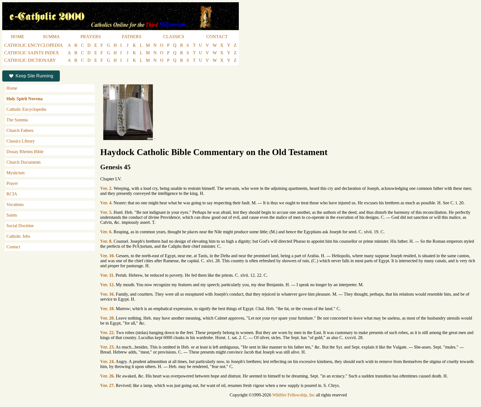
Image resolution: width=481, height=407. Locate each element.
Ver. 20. (107, 318)
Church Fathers (19, 130)
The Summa (17, 119)
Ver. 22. (107, 332)
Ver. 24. (107, 361)
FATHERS (131, 36)
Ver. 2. (106, 188)
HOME (17, 36)
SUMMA (51, 36)
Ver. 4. (106, 202)
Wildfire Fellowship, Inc (293, 395)
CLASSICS (173, 36)
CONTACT (217, 36)
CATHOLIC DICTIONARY (30, 60)
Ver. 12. (107, 284)
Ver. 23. (107, 347)
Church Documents (23, 162)
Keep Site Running (34, 75)
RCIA (11, 194)
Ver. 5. (106, 212)
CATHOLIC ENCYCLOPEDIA (33, 45)
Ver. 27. (107, 385)
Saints (11, 215)
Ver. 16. (107, 294)
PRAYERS (90, 36)
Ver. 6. (106, 231)
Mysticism (15, 172)
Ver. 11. (107, 275)
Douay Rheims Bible (24, 151)
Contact (13, 246)
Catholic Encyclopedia (26, 109)
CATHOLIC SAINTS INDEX (31, 52)
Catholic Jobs (18, 236)
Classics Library (20, 141)
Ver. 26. (107, 376)
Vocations (15, 204)
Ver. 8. (106, 241)
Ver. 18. (107, 308)
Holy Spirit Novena (24, 98)
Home (11, 88)
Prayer (12, 183)
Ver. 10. (107, 255)
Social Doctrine (20, 225)
